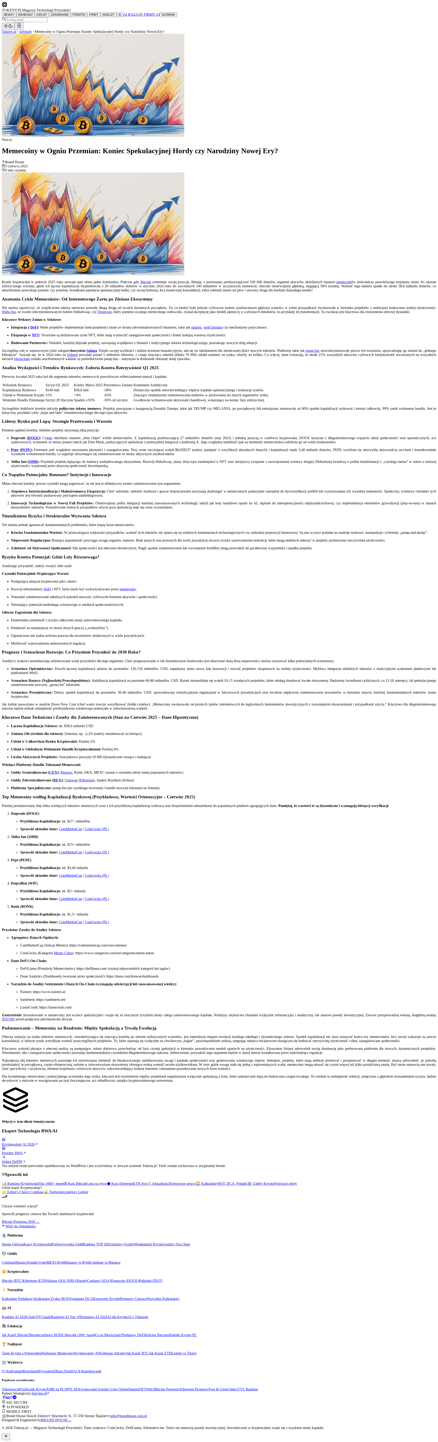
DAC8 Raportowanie (86, 1371)
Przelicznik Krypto (32, 1389)
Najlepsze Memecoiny (58, 1353)
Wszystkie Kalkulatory (163, 1299)
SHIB (33, 462)
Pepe (14, 450)
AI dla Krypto (117, 1317)
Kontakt (17, 1371)
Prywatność (47, 1371)
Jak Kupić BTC (137, 1353)
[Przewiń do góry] (6, 1437)
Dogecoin (105, 312)
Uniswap (71, 780)
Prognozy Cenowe (133, 1299)
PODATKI (79, 14)
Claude (46, 1317)
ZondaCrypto (37, 1262)
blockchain (22, 359)
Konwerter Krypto (106, 1299)
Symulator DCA (81, 1299)
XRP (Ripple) (77, 1281)
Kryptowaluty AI (86, 1353)
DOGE (33, 438)
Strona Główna (13, 1244)
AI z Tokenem (138, 1317)
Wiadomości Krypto (148, 1244)
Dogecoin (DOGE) (125, 1281)
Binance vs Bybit (77, 1262)
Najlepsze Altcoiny (112, 1353)
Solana (91, 351)
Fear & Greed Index (223, 1389)
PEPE (26, 450)
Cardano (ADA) (99, 1281)
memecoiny (128, 589)
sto (50, 438)
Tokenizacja (10, 1389)
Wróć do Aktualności (20, 1226)
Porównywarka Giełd (67, 1244)
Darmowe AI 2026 (93, 1317)
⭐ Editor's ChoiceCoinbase (23, 1192)
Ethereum (87, 780)
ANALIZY (108, 14)
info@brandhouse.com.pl (128, 1416)
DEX (57, 780)
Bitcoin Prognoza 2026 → (21, 1222)
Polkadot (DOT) (150, 1281)
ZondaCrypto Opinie (113, 1389)
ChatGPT (34, 1317)
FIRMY (94, 14)
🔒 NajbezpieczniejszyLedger (66, 1192)
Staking (133, 1389)
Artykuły (25, 32)
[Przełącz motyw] (8, 26)
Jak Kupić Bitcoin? (15, 1335)
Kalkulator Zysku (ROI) (51, 1299)
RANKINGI (25, 14)
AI (119, 14)
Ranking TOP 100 (96, 1244)
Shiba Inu (9, 312)
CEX (53, 772)
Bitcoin (146, 282)
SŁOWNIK (168, 14)
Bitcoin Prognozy (167, 1389)
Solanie (72, 355)
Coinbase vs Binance (105, 1262)
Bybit (61, 1262)
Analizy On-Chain (176, 1244)
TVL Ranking (248, 1389)
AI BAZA (130, 14)
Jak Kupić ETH (160, 1353)
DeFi (34, 327)
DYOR (8, 1019)
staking (196, 327)
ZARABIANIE (60, 14)
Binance (66, 772)
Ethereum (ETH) (35, 1281)
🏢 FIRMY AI (149, 14)
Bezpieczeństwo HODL (46, 1335)
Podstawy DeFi (133, 1335)
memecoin (343, 282)
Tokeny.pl (9, 32)
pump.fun (312, 351)
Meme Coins (63, 953)
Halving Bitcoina (157, 1335)
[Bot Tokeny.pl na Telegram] (14, 1398)
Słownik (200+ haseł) (79, 1335)
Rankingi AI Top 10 (65, 1317)
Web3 (150, 1389)
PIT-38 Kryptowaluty (82, 1389)
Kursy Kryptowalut (38, 1244)
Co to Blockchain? (108, 1335)
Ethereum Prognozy (194, 1389)
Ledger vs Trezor (184, 1353)
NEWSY (9, 14)
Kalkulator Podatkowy (18, 1299)
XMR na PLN (56, 1389)
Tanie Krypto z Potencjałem (22, 1353)
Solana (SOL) (57, 1281)
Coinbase (8, 1262)
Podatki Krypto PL (183, 1335)
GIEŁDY (41, 14)
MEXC (52, 1262)
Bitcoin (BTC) (12, 1281)
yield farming (212, 327)
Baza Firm (62, 1371)
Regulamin (31, 1371)
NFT (35, 335)
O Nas (6, 1371)
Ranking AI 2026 (14, 1317)
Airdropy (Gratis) (121, 1244)
